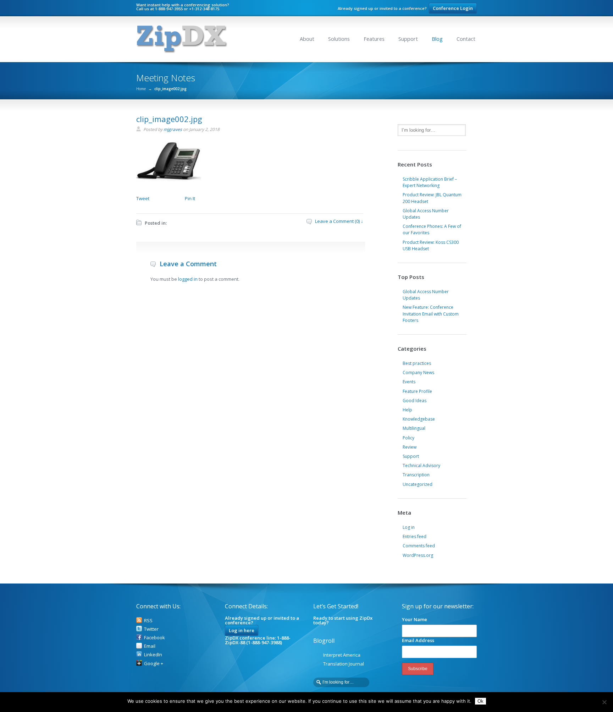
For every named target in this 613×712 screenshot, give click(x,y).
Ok (480, 701)
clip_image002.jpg (169, 119)
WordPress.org (418, 555)
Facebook (154, 637)
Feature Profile (417, 391)
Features (374, 38)
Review (409, 447)
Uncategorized (417, 484)
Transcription (416, 475)
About (307, 38)
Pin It (190, 198)
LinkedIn (153, 654)
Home (141, 89)
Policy (408, 438)
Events (409, 382)
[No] (604, 702)
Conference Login (453, 8)
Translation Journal (343, 664)
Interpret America (341, 655)
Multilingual (414, 428)
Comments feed (419, 546)
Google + (153, 663)
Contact (466, 38)
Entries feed (414, 536)
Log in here (241, 630)
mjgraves (173, 129)
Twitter (151, 629)
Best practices (417, 363)
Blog (437, 38)
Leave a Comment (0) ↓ (339, 221)
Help (407, 410)
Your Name (414, 619)
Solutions (339, 38)
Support (408, 38)
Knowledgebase (419, 419)
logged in (188, 279)
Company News (418, 372)
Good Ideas (414, 401)
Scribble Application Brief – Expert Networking (430, 182)
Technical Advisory (421, 465)
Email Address (418, 640)
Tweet (142, 198)
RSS (148, 620)
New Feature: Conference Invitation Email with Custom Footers (431, 313)
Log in (409, 527)
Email (149, 646)
